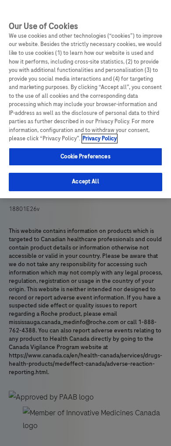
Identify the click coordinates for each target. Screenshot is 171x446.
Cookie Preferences (85, 157)
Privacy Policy (99, 139)
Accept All (85, 182)
